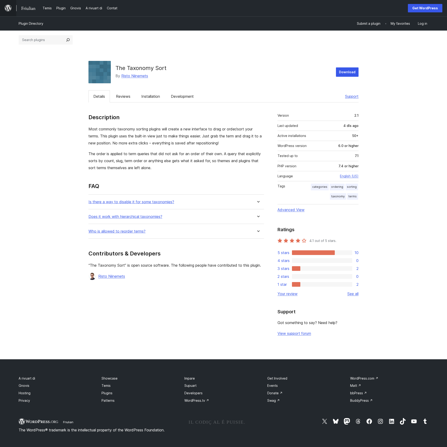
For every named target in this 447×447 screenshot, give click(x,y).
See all (353, 293)
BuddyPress (361, 400)
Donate (275, 393)
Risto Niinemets (134, 75)
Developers (193, 393)
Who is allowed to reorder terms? (117, 231)
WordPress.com (364, 378)
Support (352, 96)
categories (319, 187)
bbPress (358, 393)
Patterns (108, 400)
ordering (337, 187)
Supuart (190, 386)
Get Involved (277, 378)
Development (182, 96)
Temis (106, 386)
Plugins (107, 393)
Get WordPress (425, 8)
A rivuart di (27, 378)
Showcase (110, 378)
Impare (189, 378)
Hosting (24, 393)
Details (99, 96)
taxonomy (338, 196)
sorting (352, 187)
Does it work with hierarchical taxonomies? (125, 216)
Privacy (24, 400)
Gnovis (24, 386)
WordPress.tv (196, 400)
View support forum (294, 333)
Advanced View (291, 209)
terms (353, 196)
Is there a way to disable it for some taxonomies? (131, 202)
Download (347, 72)
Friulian (68, 422)
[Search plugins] (68, 40)
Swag (273, 400)
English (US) (349, 176)
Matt (355, 386)
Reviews (123, 96)
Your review (288, 293)
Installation (150, 96)
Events (272, 386)
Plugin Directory (31, 23)
